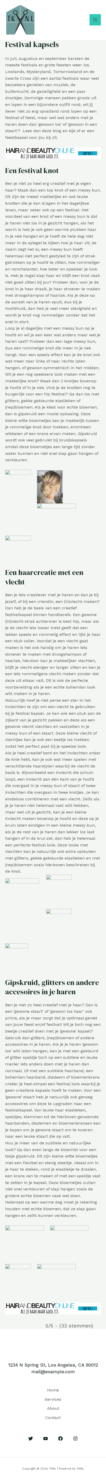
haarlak (57, 295)
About (53, 1408)
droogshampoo (29, 295)
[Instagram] (75, 1438)
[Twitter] (30, 1438)
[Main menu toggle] (95, 19)
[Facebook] (60, 1438)
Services (53, 1399)
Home (53, 1390)
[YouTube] (45, 1438)
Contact (53, 1417)
